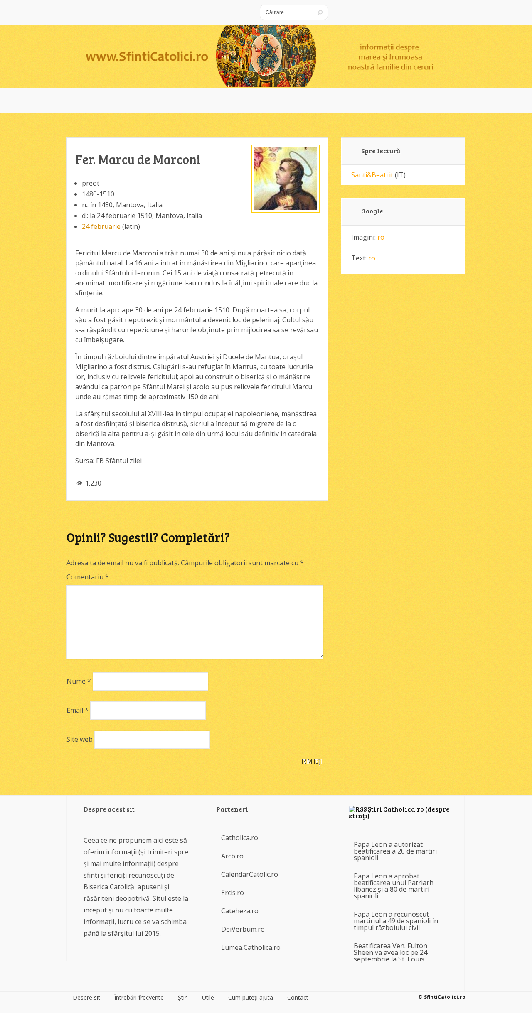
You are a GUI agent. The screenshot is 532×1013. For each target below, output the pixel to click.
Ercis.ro (232, 892)
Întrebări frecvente (139, 998)
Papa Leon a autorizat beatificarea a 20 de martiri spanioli (395, 851)
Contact (297, 998)
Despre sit (86, 998)
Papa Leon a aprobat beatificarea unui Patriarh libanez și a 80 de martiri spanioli (393, 885)
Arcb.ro (232, 856)
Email (77, 710)
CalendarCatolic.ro (249, 874)
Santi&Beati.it (372, 174)
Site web (79, 739)
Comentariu (87, 576)
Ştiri (183, 998)
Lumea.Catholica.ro (251, 947)
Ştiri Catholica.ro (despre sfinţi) (399, 812)
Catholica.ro (239, 837)
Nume (78, 681)
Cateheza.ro (240, 910)
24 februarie (101, 226)
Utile (208, 998)
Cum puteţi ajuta (250, 998)
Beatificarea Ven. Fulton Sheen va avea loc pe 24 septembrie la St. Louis (390, 952)
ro (380, 237)
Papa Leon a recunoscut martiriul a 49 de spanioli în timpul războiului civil (396, 921)
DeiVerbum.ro (243, 929)
